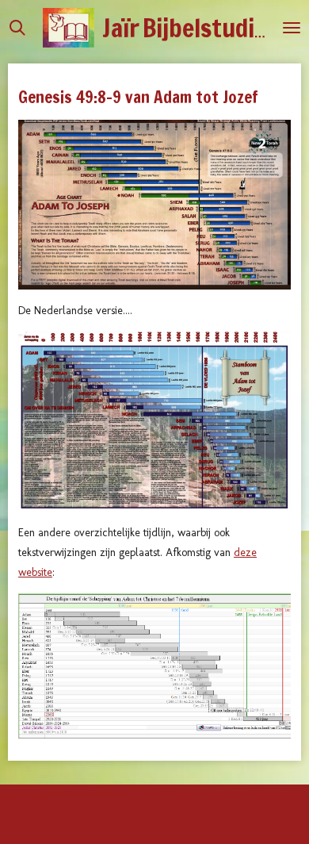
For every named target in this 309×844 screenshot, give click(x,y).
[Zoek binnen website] (17, 28)
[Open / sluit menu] (291, 28)
